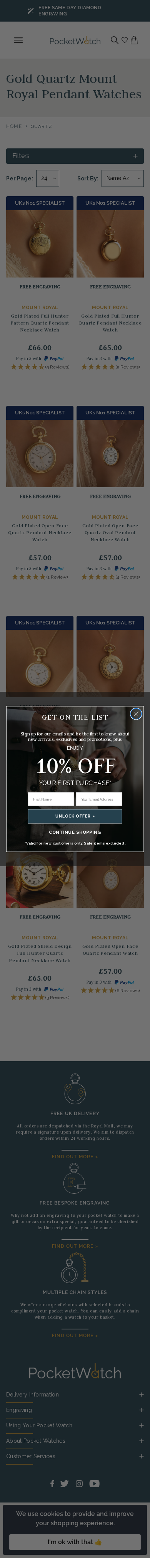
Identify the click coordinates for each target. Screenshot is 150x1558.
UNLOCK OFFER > (75, 816)
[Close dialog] (136, 713)
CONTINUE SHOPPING (75, 832)
